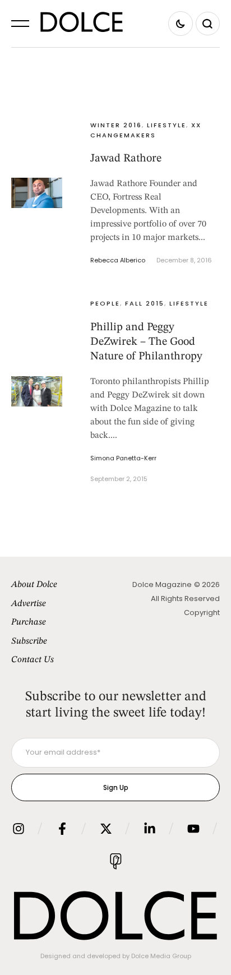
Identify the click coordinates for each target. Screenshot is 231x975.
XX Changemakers (145, 130)
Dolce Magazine (162, 584)
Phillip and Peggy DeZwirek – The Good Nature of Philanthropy (146, 342)
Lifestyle (166, 125)
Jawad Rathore (125, 158)
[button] (20, 24)
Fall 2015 (144, 303)
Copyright (202, 612)
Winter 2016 (116, 125)
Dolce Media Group (161, 955)
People (105, 303)
